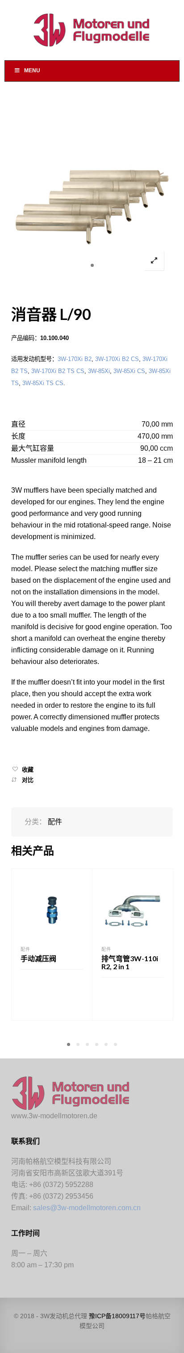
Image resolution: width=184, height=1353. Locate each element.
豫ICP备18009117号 (117, 1316)
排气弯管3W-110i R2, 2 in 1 (129, 962)
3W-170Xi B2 (75, 359)
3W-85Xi (99, 371)
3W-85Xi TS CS (42, 383)
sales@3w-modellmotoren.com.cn (87, 1208)
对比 (27, 780)
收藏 (27, 769)
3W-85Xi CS (129, 371)
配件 (55, 822)
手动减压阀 (38, 958)
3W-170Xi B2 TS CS (57, 371)
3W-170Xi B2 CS (117, 359)
